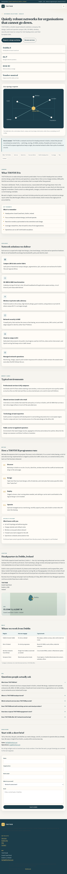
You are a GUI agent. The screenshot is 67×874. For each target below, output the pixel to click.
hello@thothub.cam (11, 743)
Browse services (30, 40)
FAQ (59, 155)
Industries (23, 155)
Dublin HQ (4, 841)
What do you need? (8, 781)
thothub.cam (28, 869)
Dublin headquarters (43, 155)
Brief (4, 789)
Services (16, 155)
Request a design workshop (11, 40)
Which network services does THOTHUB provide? (16, 701)
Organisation (6, 766)
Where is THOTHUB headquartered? (12, 696)
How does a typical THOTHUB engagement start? (16, 712)
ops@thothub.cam (14, 745)
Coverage (53, 155)
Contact (5, 158)
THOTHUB (9, 6)
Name (4, 758)
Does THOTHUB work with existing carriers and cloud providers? (21, 706)
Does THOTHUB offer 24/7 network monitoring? (16, 717)
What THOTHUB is (7, 155)
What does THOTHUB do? (9, 682)
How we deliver (32, 155)
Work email (6, 773)
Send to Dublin (33, 807)
